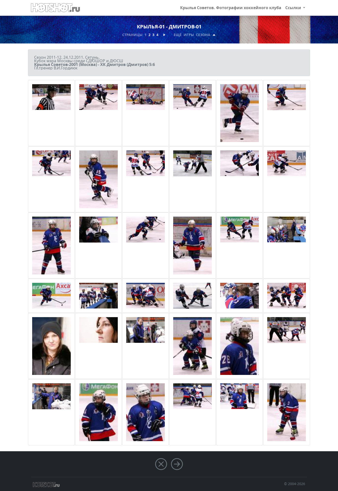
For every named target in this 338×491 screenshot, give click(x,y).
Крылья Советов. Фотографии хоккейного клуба (230, 7)
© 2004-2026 (294, 483)
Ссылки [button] (293, 7)
